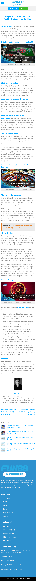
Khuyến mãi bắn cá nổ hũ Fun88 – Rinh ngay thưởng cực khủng (27, 412)
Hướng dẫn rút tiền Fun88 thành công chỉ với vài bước (20, 438)
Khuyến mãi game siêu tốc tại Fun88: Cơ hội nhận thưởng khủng (9, 412)
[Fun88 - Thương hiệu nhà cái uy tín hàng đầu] (18, 3)
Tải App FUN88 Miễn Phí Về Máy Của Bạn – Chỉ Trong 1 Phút (20, 432)
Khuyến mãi (18, 14)
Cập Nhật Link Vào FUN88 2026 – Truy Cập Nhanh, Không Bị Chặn (20, 426)
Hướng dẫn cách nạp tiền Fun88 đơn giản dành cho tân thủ (21, 444)
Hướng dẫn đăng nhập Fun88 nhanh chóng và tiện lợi (20, 449)
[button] (2, 3)
